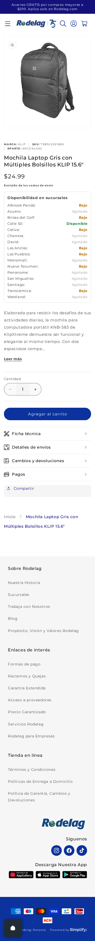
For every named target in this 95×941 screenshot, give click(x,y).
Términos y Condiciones (31, 769)
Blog (12, 618)
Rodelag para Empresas (31, 736)
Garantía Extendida (27, 688)
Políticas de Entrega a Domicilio (40, 781)
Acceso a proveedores (29, 700)
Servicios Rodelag (26, 724)
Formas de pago (24, 664)
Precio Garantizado (27, 712)
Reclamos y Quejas (27, 676)
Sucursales (18, 594)
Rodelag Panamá (32, 930)
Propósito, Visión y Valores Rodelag (43, 630)
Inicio (10, 516)
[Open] (13, 928)
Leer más (13, 358)
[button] (7, 23)
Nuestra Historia (24, 582)
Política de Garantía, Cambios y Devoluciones (39, 796)
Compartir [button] (23, 488)
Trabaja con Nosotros (29, 606)
